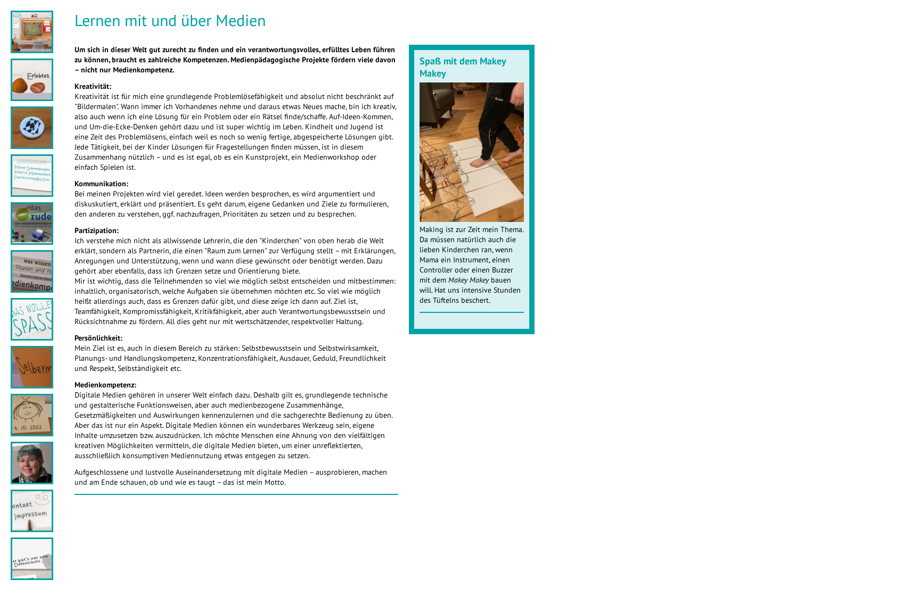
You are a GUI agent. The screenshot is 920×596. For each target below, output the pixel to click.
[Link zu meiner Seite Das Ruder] (32, 240)
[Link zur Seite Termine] (32, 432)
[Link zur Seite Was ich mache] (32, 192)
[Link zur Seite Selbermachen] (32, 384)
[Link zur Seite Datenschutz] (32, 576)
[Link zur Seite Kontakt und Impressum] (32, 528)
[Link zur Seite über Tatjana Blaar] (32, 480)
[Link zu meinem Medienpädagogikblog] (32, 97)
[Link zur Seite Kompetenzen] (32, 288)
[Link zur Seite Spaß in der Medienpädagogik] (32, 336)
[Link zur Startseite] (32, 49)
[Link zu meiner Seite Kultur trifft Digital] (32, 145)
